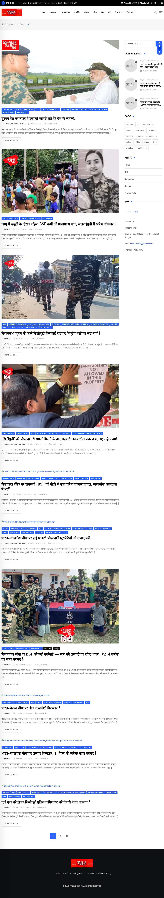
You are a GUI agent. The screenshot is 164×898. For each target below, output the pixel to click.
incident (129, 136)
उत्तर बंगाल (52, 12)
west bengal (142, 148)
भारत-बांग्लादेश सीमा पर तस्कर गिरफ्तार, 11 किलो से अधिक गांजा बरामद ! (49, 753)
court (128, 130)
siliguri (146, 142)
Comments (52, 124)
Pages (118, 12)
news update (151, 136)
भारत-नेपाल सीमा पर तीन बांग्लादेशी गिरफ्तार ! (31, 708)
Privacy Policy (131, 193)
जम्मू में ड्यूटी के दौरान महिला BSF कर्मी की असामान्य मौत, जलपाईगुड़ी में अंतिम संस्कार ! (59, 224)
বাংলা (126, 172)
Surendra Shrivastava (14, 124)
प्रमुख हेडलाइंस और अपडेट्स (149, 61)
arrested (129, 124)
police (128, 142)
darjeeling (152, 130)
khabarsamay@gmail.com (141, 243)
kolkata (140, 136)
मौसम (95, 12)
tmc (155, 142)
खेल (102, 12)
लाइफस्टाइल (66, 12)
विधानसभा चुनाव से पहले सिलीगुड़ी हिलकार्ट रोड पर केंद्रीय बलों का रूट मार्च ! (51, 334)
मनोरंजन (86, 12)
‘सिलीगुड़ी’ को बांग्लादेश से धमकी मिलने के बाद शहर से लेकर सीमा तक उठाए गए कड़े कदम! (59, 439)
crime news (139, 130)
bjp (138, 124)
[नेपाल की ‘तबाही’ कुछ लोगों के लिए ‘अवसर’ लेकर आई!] (131, 65)
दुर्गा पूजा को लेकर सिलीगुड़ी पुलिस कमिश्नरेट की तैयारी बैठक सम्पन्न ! (46, 802)
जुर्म (109, 12)
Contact (130, 12)
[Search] (155, 12)
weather (129, 148)
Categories (129, 179)
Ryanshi (7, 229)
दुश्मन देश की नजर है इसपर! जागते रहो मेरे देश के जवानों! (39, 119)
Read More (10, 140)
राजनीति (77, 12)
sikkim (137, 142)
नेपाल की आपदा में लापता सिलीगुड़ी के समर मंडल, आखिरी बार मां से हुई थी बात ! (42, 3)
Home (127, 165)
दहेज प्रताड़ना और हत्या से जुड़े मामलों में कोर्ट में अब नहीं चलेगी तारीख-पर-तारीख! (150, 86)
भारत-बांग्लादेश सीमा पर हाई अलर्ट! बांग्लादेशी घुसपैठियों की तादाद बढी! (47, 538)
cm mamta (148, 124)
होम (43, 12)
